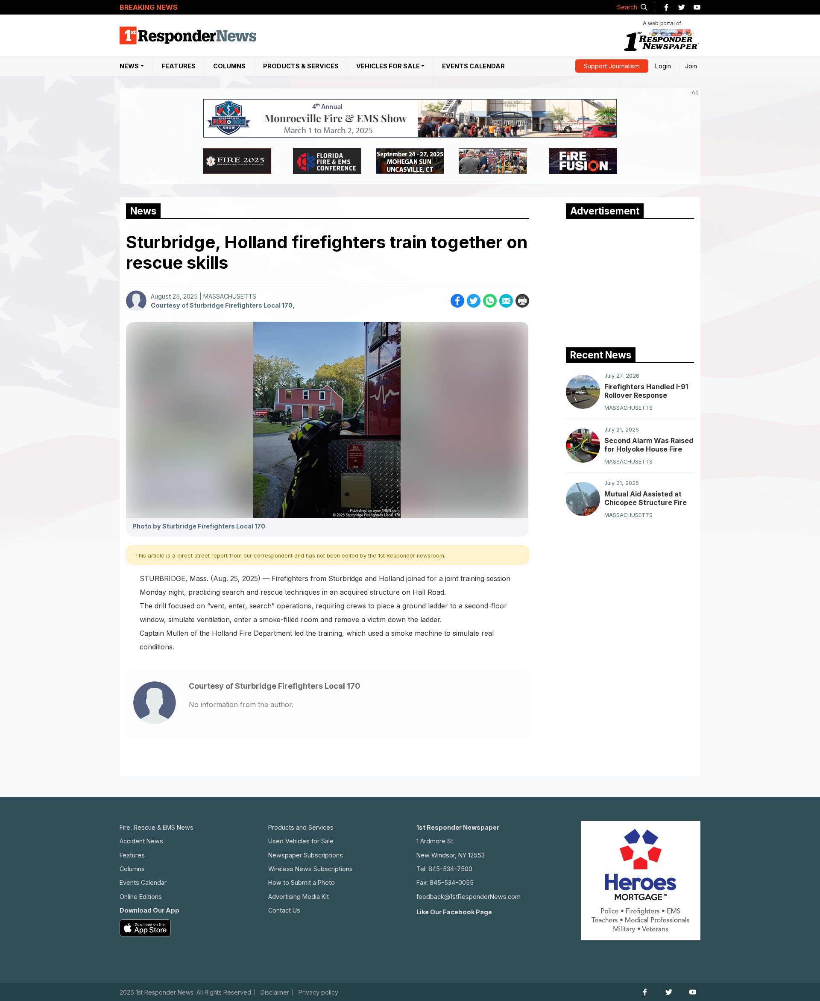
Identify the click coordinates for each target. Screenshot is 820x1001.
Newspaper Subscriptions (305, 855)
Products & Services (301, 66)
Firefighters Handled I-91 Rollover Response (646, 390)
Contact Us (284, 910)
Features (178, 66)
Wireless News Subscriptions (310, 868)
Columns (229, 66)
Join (691, 66)
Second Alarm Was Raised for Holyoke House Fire (648, 444)
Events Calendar (473, 66)
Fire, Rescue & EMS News (156, 827)
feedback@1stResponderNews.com (468, 896)
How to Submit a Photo (301, 882)
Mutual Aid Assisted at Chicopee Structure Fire (645, 498)
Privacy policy (318, 992)
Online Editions (141, 896)
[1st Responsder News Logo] (188, 35)
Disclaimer (275, 992)
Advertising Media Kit (298, 896)
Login (663, 66)
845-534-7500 (450, 868)
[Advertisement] (630, 281)
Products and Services (301, 827)
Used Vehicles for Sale (301, 841)
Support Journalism (612, 66)
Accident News (141, 841)
